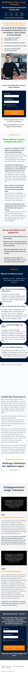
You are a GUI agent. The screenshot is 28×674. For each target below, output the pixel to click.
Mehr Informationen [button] (14, 508)
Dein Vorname (7, 93)
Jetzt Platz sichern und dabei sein (14, 112)
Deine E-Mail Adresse (9, 99)
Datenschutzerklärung (11, 106)
